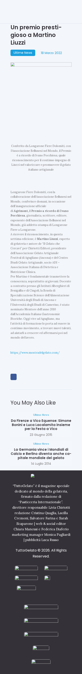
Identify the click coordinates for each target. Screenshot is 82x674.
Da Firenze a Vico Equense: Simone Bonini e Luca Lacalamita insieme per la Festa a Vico (41, 425)
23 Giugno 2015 (41, 435)
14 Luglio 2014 (41, 463)
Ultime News (23, 53)
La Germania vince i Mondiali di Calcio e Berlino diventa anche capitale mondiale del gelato (41, 454)
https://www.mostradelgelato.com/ (35, 352)
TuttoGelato (26, 550)
